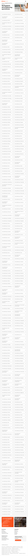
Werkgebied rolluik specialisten (14, 553)
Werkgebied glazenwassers (5, 553)
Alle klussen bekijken (6, 525)
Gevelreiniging (4, 537)
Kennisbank (3, 531)
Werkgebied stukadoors (22, 553)
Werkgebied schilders (9, 546)
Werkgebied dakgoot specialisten (6, 547)
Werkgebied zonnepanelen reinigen (18, 546)
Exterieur (15, 532)
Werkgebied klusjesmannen (5, 554)
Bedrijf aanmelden (18, 540)
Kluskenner (3, 3)
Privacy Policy (4, 546)
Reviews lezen (18, 525)
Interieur (15, 534)
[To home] (5, 1)
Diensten (3, 530)
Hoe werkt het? (4, 532)
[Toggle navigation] (25, 1)
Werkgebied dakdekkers (15, 548)
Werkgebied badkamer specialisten (6, 552)
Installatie (16, 533)
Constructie (16, 531)
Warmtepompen (4, 538)
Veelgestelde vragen (5, 533)
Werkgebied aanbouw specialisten (6, 548)
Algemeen (16, 530)
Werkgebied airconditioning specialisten (17, 547)
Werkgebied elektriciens (15, 552)
